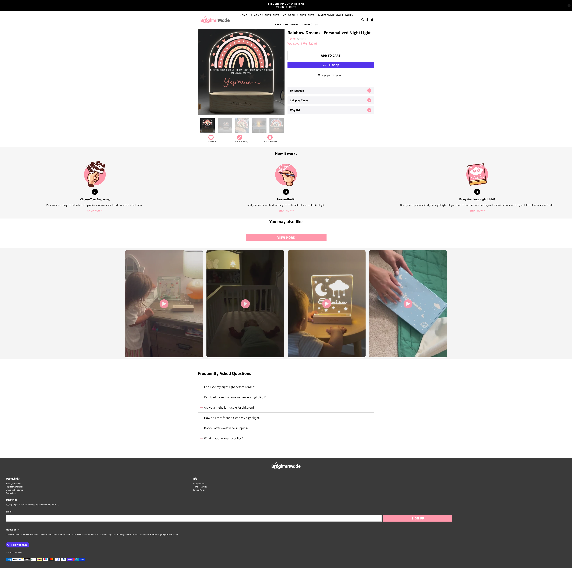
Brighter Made (16, 552)
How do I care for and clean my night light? (232, 418)
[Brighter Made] (215, 20)
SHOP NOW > (94, 210)
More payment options (330, 75)
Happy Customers (287, 24)
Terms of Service (200, 486)
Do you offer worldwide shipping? (226, 428)
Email (9, 511)
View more (286, 237)
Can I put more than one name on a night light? (235, 397)
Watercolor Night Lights (335, 15)
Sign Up (418, 518)
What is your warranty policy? (223, 438)
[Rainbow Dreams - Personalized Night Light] (241, 72)
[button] (330, 90)
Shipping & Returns (14, 490)
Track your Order (13, 483)
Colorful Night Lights (298, 15)
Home (243, 15)
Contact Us (310, 24)
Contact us (10, 493)
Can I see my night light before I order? (229, 387)
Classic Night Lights (265, 15)
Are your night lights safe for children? (229, 407)
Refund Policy (199, 490)
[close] (569, 5)
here (50, 534)
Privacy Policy (198, 483)
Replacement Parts (14, 486)
